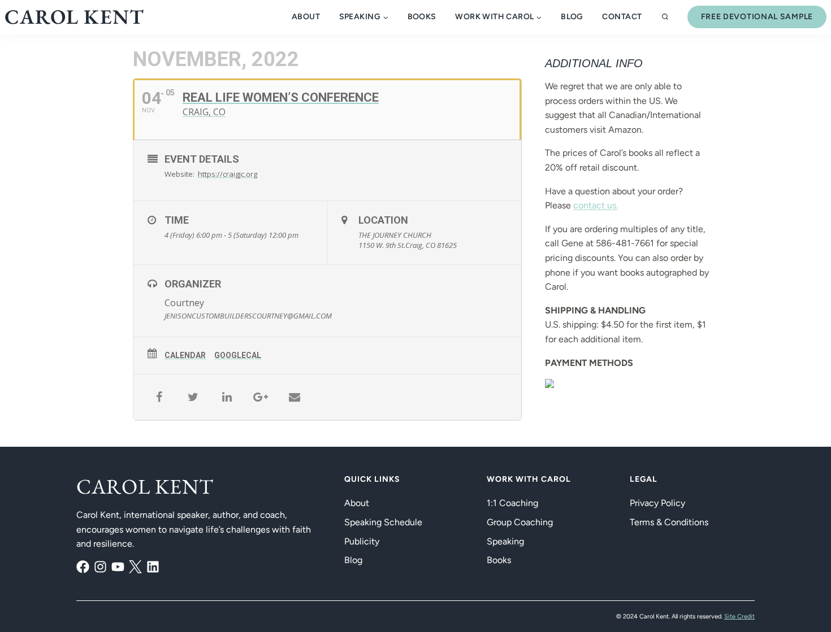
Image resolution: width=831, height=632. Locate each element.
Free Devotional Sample (757, 16)
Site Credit (739, 616)
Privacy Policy (657, 503)
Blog (353, 560)
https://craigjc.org (227, 174)
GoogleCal (237, 355)
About (306, 16)
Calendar (185, 355)
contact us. (595, 205)
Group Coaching (520, 522)
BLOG (572, 16)
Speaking (505, 541)
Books (422, 16)
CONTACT (622, 16)
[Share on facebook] (159, 397)
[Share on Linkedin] (227, 397)
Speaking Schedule (383, 522)
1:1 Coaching (512, 503)
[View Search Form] (665, 17)
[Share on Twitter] (193, 397)
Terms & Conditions (669, 522)
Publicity (361, 541)
